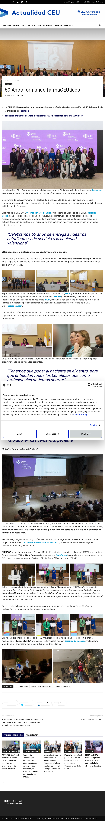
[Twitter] (22, 2)
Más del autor (32, 735)
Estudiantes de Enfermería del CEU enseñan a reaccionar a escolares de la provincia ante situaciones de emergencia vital (22, 722)
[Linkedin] (17, 2)
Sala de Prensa (97, 2)
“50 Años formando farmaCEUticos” (40, 542)
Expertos (26, 25)
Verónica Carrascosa (75, 641)
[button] (100, 25)
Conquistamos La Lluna (92, 719)
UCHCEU (87, 2)
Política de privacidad (74, 818)
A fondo (58, 25)
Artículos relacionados (13, 735)
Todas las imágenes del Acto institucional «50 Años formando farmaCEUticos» (44, 115)
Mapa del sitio (91, 818)
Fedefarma (61, 555)
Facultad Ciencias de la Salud (41, 686)
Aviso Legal (41, 818)
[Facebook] (4, 2)
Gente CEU (36, 25)
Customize (51, 434)
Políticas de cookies (56, 818)
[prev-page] (3, 782)
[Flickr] (8, 2)
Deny (19, 434)
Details (93, 425)
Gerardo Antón (15, 306)
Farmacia (24, 111)
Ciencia (16, 25)
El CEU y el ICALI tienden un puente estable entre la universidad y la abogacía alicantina (93, 760)
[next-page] (8, 782)
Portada (7, 25)
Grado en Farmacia (63, 686)
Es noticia (47, 25)
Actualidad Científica (10, 751)
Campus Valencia (21, 686)
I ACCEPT (86, 434)
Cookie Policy (80, 414)
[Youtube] (26, 2)
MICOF (57, 296)
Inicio (7, 80)
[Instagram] (13, 2)
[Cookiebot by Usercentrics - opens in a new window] (90, 385)
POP (47, 299)
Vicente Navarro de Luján (38, 212)
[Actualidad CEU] (52, 13)
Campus (67, 25)
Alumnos (68, 751)
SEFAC (68, 293)
